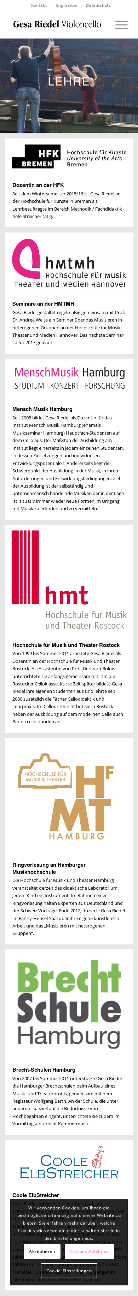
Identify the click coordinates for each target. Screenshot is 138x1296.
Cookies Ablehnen (89, 1251)
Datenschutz (98, 5)
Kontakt (39, 5)
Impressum (66, 5)
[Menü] (118, 24)
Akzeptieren (42, 1251)
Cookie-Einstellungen (69, 1271)
